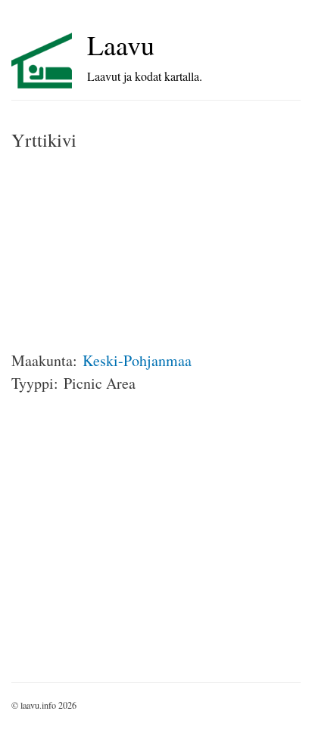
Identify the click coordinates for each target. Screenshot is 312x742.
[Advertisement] (125, 251)
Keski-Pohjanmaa (137, 360)
